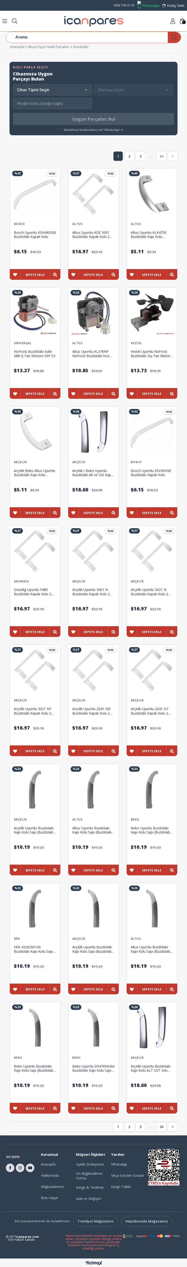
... (151, 156)
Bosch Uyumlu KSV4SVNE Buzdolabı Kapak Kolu (151, 473)
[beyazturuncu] (17, 1156)
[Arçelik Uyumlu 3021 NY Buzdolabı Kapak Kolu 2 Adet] (35, 670)
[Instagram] (20, 1168)
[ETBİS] (163, 1167)
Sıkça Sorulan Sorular (127, 1175)
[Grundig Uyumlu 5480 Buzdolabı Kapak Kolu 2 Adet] (35, 551)
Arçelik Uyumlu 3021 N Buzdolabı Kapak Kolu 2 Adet (149, 592)
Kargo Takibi (121, 1186)
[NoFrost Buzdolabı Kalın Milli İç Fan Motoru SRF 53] (35, 313)
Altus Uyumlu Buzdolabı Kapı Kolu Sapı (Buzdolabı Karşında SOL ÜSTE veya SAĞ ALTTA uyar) (151, 949)
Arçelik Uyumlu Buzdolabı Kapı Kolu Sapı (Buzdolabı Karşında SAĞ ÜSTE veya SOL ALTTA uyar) (34, 830)
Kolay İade (176, 5)
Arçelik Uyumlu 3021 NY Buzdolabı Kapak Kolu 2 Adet (32, 711)
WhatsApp (150, 5)
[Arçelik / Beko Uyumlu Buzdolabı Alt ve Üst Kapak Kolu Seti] (93, 432)
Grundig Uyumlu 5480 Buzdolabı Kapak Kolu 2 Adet (32, 592)
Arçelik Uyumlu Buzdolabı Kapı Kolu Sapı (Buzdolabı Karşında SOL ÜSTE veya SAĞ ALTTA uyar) (92, 949)
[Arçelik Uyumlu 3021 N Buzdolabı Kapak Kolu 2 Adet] (152, 551)
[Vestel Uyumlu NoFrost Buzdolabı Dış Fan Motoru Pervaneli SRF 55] (152, 313)
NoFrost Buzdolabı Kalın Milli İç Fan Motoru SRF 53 (34, 353)
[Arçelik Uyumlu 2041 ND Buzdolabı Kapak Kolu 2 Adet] (93, 670)
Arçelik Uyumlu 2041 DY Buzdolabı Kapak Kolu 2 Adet (149, 711)
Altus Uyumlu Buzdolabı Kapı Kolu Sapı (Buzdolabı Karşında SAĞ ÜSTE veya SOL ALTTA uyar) (92, 830)
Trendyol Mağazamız (95, 1221)
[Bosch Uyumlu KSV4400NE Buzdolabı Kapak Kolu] (35, 194)
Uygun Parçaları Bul (93, 119)
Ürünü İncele (55, 275)
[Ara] (174, 37)
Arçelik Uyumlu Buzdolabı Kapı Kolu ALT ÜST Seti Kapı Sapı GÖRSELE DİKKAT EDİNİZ (150, 1068)
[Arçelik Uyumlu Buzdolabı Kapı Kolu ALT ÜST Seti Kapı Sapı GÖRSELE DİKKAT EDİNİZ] (152, 1027)
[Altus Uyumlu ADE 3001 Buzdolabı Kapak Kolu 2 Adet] (93, 194)
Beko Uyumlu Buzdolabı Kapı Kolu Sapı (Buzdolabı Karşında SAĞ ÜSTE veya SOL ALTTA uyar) (151, 830)
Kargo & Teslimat (90, 1187)
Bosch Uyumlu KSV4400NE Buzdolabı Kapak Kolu (35, 234)
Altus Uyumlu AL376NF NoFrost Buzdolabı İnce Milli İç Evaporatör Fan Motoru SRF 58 (91, 353)
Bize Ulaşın (49, 1197)
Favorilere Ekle (15, 275)
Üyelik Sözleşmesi (90, 1164)
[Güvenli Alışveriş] (152, 1236)
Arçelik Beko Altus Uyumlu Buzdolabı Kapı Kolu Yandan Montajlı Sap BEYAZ (34, 473)
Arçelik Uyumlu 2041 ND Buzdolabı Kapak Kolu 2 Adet (91, 711)
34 (161, 156)
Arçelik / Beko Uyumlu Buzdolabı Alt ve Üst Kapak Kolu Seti (93, 473)
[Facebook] (10, 1168)
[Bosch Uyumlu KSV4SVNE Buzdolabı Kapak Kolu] (152, 432)
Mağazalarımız (52, 1186)
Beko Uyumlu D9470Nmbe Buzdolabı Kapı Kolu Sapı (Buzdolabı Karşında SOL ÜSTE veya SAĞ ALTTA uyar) (93, 1068)
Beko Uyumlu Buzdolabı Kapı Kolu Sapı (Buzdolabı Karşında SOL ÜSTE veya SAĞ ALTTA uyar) (34, 1068)
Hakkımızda (50, 1175)
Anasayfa (48, 1164)
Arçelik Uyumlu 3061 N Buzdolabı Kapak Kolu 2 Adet (91, 592)
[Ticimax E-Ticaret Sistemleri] (93, 1263)
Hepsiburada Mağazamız (146, 1221)
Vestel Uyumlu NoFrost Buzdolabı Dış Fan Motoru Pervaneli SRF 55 (151, 353)
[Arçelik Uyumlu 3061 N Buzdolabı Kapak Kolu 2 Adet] (93, 551)
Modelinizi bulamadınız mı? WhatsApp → (93, 129)
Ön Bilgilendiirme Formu (89, 1176)
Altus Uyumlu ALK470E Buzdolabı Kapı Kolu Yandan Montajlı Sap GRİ (150, 234)
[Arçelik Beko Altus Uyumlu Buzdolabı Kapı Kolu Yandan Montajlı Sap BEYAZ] (35, 432)
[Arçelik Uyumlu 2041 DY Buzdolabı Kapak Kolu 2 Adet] (152, 670)
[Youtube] (30, 1168)
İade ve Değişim (88, 1198)
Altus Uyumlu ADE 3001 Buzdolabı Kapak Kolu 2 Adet (91, 234)
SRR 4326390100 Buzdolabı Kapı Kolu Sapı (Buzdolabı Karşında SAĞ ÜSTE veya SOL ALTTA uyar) (33, 949)
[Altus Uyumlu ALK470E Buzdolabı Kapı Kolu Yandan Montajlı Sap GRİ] (152, 194)
